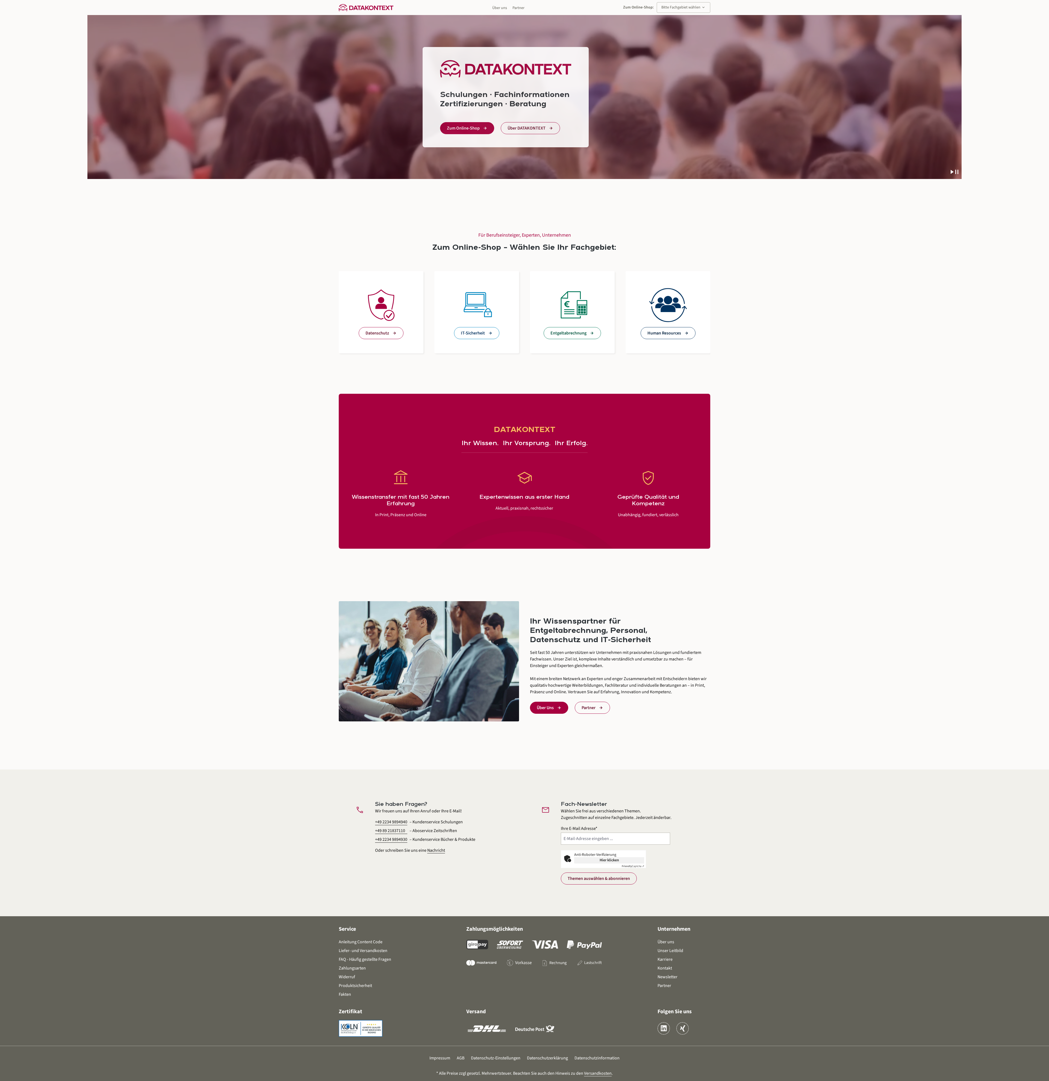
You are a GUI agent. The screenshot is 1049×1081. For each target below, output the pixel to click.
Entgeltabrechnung (568, 333)
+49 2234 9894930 (391, 839)
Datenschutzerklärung (547, 1058)
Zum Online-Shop (463, 128)
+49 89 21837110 (390, 831)
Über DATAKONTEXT (527, 128)
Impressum (439, 1058)
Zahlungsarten (352, 968)
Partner (518, 8)
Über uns (499, 8)
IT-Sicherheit (473, 333)
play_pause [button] (954, 172)
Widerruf (347, 977)
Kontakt (665, 968)
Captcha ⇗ (633, 866)
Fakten (345, 994)
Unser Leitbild (670, 951)
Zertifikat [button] (350, 1011)
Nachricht (436, 850)
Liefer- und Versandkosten (363, 951)
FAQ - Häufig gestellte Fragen (365, 959)
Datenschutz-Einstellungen (495, 1058)
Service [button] (347, 929)
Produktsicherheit (355, 986)
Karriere (665, 959)
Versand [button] (476, 1011)
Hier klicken (609, 860)
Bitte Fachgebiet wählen (683, 7)
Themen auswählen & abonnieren (599, 879)
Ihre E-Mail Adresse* (579, 829)
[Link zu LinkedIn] (664, 1028)
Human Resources (664, 333)
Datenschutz (377, 333)
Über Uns (545, 708)
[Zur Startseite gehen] (366, 7)
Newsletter (667, 977)
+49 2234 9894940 (391, 822)
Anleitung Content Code (360, 942)
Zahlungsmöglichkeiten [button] (494, 929)
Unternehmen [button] (674, 929)
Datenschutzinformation (597, 1058)
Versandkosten (598, 1073)
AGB (460, 1058)
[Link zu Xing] (682, 1028)
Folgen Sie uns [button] (675, 1011)
